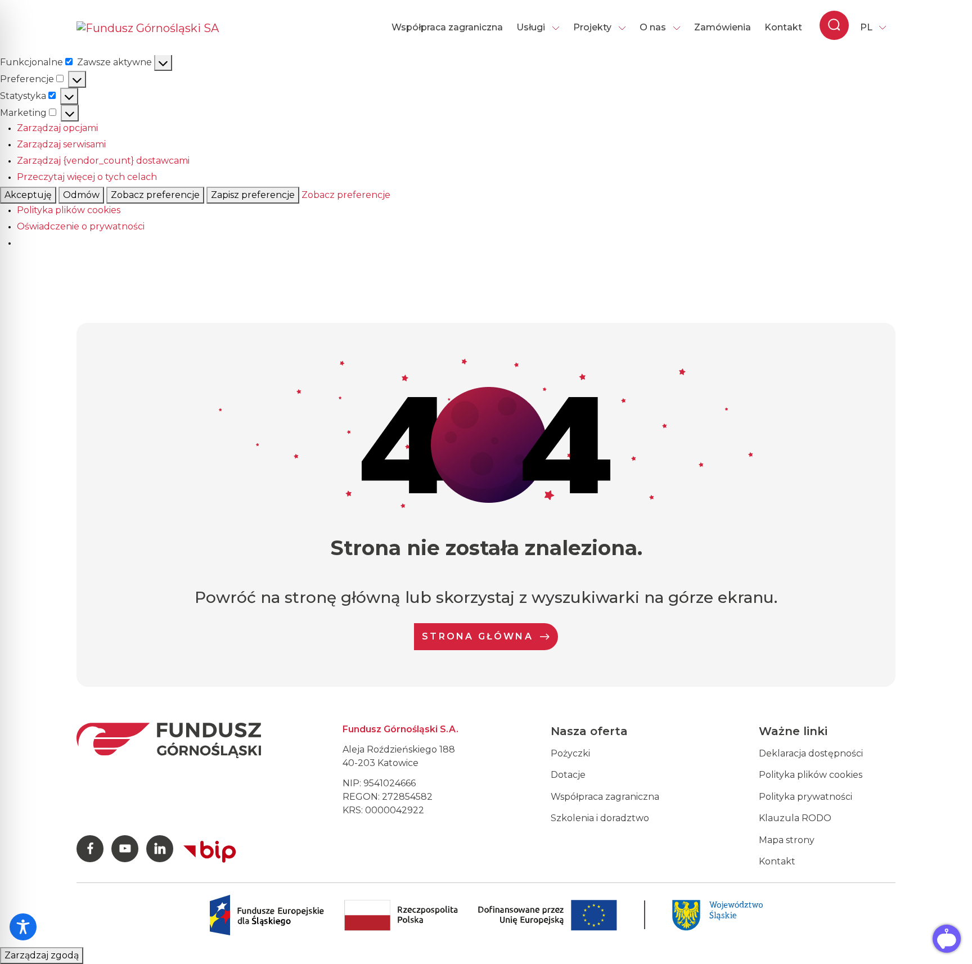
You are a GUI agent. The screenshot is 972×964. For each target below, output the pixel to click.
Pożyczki (570, 753)
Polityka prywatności (805, 796)
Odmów (81, 195)
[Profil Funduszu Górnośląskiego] (90, 848)
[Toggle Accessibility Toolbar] (23, 927)
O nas (653, 27)
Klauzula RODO (795, 818)
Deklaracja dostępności (811, 753)
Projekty (592, 27)
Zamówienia (722, 27)
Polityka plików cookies (68, 210)
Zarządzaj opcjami (57, 128)
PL (866, 27)
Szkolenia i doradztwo (600, 818)
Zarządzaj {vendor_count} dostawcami (103, 160)
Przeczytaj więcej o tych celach (87, 177)
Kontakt (783, 27)
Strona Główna (477, 636)
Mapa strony (786, 840)
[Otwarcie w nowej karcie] (209, 849)
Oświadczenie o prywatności (81, 226)
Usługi (530, 27)
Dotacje (568, 774)
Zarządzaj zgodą (41, 955)
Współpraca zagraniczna (447, 27)
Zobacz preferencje (155, 195)
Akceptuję (28, 195)
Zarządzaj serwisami (61, 144)
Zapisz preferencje (253, 195)
